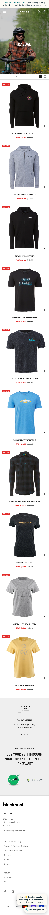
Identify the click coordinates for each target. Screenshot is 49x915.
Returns (7, 864)
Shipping (7, 855)
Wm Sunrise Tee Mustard (24, 685)
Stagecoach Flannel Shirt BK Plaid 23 (24, 501)
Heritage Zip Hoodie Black (24, 256)
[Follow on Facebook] (5, 891)
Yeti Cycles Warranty (12, 841)
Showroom (8, 877)
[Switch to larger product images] (40, 76)
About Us (8, 873)
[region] (24, 716)
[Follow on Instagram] (13, 891)
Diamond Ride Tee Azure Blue (24, 440)
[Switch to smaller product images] (45, 76)
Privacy (7, 859)
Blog (5, 882)
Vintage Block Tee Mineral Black (24, 379)
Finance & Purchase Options (16, 846)
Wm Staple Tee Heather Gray (24, 624)
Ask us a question (36, 909)
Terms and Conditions (13, 850)
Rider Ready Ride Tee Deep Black (24, 317)
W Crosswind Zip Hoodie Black (24, 133)
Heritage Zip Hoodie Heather (24, 195)
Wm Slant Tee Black (24, 563)
